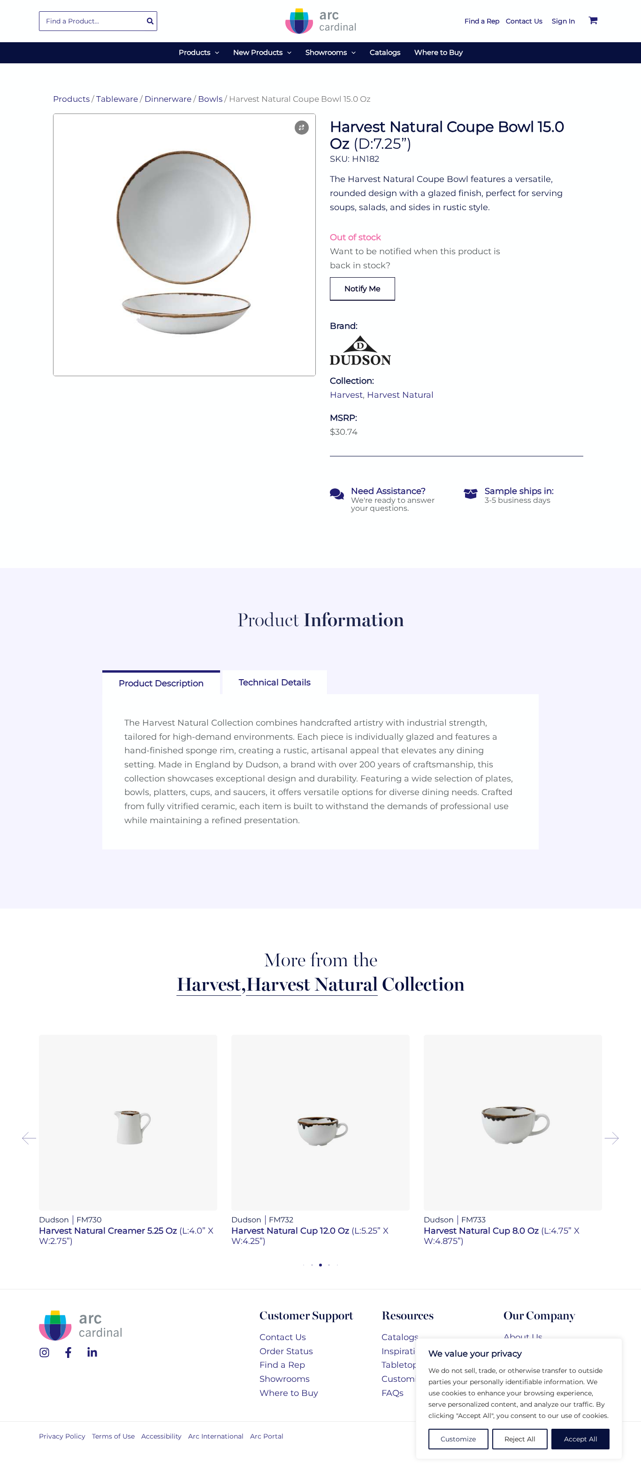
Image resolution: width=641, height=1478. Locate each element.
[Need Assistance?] (337, 494)
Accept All (580, 1439)
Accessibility (161, 1436)
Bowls (210, 99)
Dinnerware (168, 99)
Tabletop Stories (415, 1365)
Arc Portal (266, 1436)
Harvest (346, 395)
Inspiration (404, 1351)
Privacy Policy (62, 1436)
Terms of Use (113, 1436)
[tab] (161, 682)
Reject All (519, 1439)
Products (71, 99)
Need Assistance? (388, 491)
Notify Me (362, 288)
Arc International (216, 1436)
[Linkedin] (92, 1352)
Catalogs (400, 1337)
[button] (214, 52)
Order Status (286, 1351)
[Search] (150, 21)
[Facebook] (68, 1352)
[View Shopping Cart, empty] (593, 21)
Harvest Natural (400, 395)
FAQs (393, 1393)
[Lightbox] (302, 128)
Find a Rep (282, 1365)
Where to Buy (288, 1393)
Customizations (414, 1379)
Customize (458, 1439)
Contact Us (282, 1337)
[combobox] (98, 21)
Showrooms (284, 1379)
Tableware (117, 99)
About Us (523, 1337)
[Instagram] (44, 1352)
